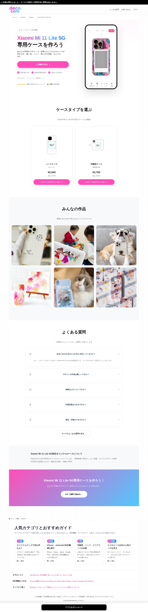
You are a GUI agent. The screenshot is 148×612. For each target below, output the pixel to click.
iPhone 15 (52, 581)
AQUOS (91, 581)
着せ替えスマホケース (37, 587)
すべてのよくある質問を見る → (74, 434)
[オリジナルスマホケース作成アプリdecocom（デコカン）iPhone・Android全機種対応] (15, 9)
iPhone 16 (44, 581)
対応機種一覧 (45, 575)
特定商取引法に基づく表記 (52, 596)
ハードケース (61, 587)
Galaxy (68, 581)
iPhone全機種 (34, 581)
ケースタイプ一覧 (66, 575)
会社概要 (39, 596)
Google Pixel (82, 581)
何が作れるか (34, 575)
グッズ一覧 (54, 575)
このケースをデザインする (50, 182)
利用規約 (82, 596)
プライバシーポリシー (70, 596)
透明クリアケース (73, 587)
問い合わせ (90, 596)
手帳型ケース (51, 587)
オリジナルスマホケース (104, 596)
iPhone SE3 (61, 581)
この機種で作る (42, 64)
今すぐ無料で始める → (74, 494)
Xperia (74, 581)
